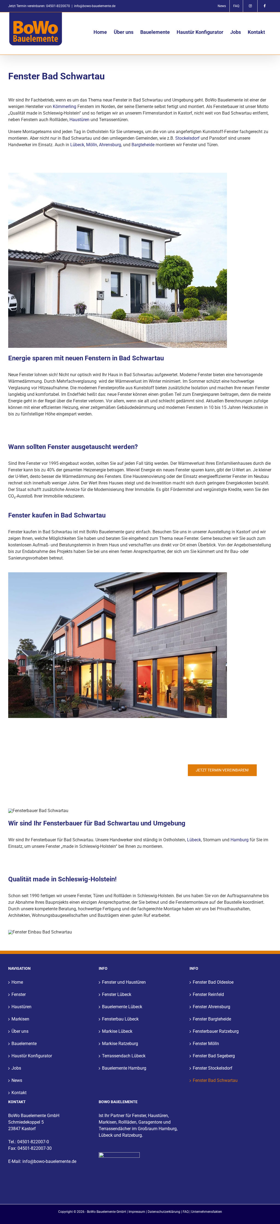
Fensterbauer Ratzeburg (216, 1031)
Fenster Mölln (206, 1043)
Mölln (91, 144)
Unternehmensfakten (206, 1212)
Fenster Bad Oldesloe (213, 982)
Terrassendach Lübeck (123, 1055)
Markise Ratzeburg (120, 1043)
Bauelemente (24, 1043)
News (16, 1080)
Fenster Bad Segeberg (214, 1055)
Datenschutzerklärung (164, 1212)
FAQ (186, 1212)
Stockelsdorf (187, 138)
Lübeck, (77, 144)
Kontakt (19, 1092)
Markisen (20, 1019)
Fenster (18, 994)
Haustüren (79, 119)
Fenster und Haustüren (124, 982)
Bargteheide (143, 144)
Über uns (19, 1031)
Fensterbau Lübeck (120, 1019)
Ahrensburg (110, 144)
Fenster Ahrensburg (211, 1006)
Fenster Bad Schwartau (215, 1080)
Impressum (137, 1212)
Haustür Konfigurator (31, 1055)
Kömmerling (64, 106)
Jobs (16, 1068)
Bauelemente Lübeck (122, 1006)
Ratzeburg (132, 1135)
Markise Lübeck (117, 1031)
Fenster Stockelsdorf (212, 1068)
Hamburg (240, 839)
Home (17, 982)
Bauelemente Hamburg (124, 1068)
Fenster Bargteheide (212, 1019)
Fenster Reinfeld (208, 994)
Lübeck (194, 839)
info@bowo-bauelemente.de (94, 6)
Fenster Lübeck (116, 994)
